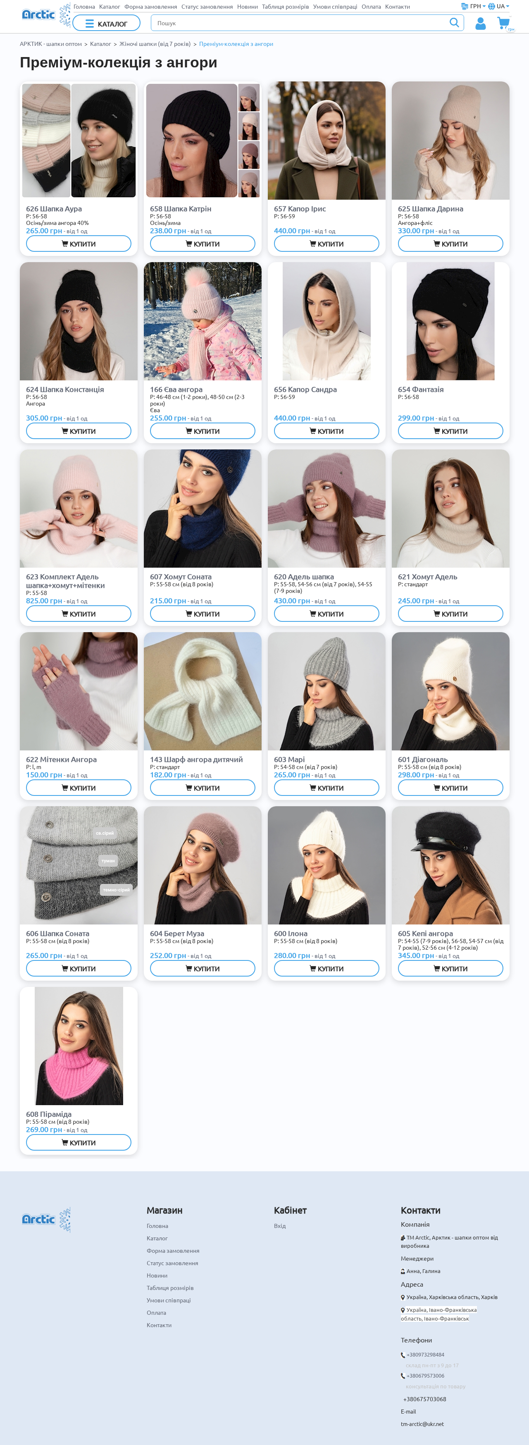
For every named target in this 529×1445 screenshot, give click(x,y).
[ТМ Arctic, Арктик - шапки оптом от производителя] (46, 14)
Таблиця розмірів (285, 6)
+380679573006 (425, 1375)
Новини (247, 6)
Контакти (397, 6)
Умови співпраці (335, 6)
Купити (82, 243)
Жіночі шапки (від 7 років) (155, 43)
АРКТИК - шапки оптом (51, 43)
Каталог (109, 6)
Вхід (280, 1225)
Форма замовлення (150, 6)
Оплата (371, 6)
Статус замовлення (207, 6)
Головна (84, 6)
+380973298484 (425, 1354)
